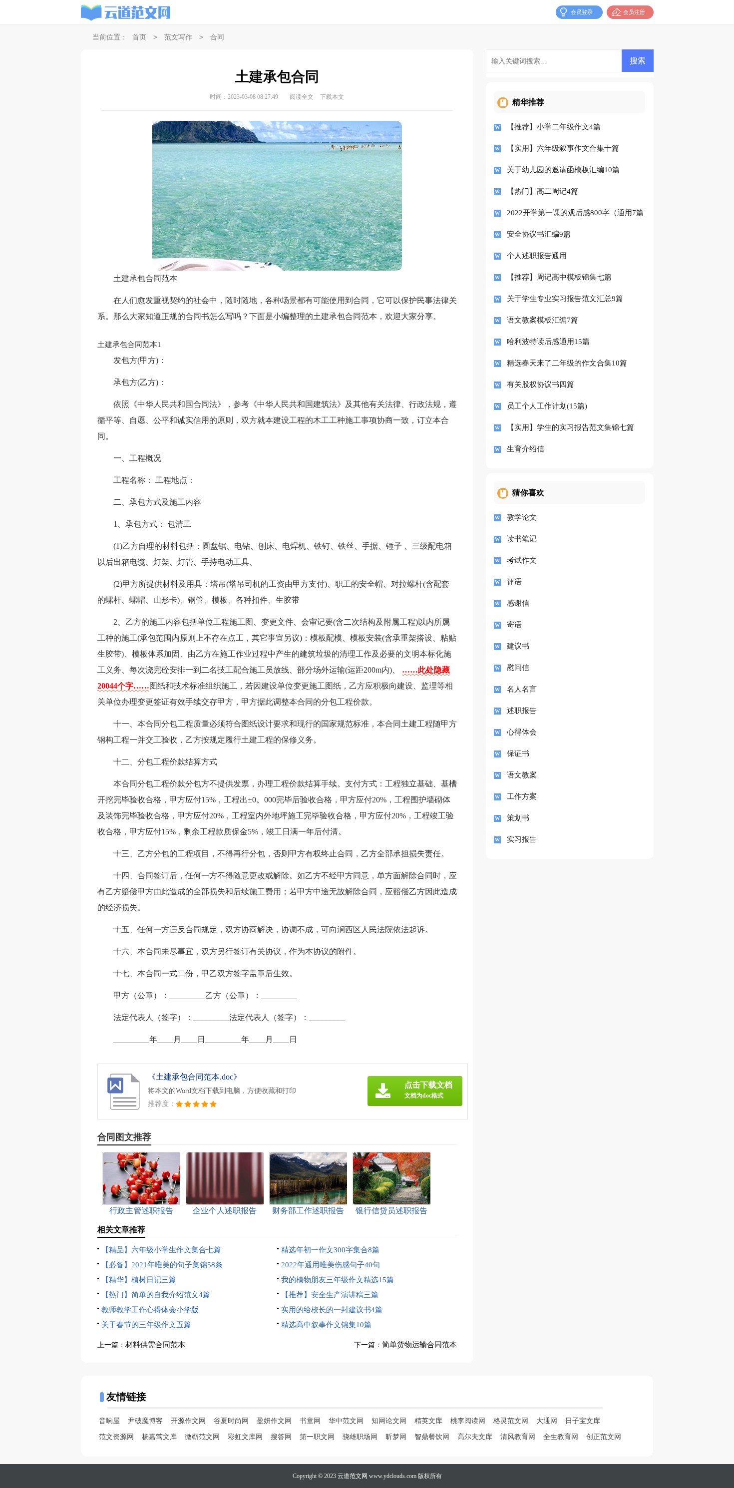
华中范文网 (346, 1421)
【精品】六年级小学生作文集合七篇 (161, 1250)
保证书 (518, 753)
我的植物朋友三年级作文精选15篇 (337, 1280)
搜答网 (281, 1437)
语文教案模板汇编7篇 (542, 320)
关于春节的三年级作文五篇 (146, 1325)
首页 (139, 37)
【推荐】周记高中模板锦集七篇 (559, 277)
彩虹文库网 (245, 1437)
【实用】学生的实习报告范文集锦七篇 (570, 427)
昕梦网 (395, 1437)
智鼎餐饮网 (431, 1437)
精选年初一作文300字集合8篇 (330, 1250)
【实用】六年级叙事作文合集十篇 (563, 148)
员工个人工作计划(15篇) (547, 406)
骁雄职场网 (360, 1437)
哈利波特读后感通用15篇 (548, 342)
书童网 (310, 1421)
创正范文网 (603, 1437)
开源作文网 (188, 1421)
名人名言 (522, 689)
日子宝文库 (582, 1421)
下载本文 (332, 96)
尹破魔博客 (145, 1421)
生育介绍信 (525, 449)
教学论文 (522, 517)
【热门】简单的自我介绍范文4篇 (155, 1295)
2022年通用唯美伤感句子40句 (330, 1265)
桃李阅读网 (467, 1421)
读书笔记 (522, 539)
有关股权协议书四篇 (540, 384)
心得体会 (522, 732)
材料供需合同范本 (155, 1345)
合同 (217, 37)
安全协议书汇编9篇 (539, 234)
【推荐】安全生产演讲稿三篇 (329, 1295)
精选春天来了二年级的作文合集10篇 (567, 363)
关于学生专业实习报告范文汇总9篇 (565, 299)
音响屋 (109, 1421)
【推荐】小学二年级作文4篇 (554, 127)
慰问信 (518, 668)
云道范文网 (352, 1476)
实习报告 (522, 839)
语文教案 (522, 775)
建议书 (518, 646)
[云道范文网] (126, 12)
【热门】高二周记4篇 (542, 191)
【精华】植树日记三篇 (138, 1280)
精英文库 (428, 1421)
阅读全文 (302, 96)
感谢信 (518, 603)
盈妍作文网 (274, 1421)
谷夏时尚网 (231, 1421)
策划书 (518, 818)
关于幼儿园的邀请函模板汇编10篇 (563, 170)
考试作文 (522, 560)
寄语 (514, 625)
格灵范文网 (510, 1421)
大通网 (546, 1421)
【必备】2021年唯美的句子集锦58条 (162, 1265)
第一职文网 (317, 1437)
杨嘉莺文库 (159, 1437)
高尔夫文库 (474, 1437)
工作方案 (522, 796)
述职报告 (522, 711)
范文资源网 (116, 1437)
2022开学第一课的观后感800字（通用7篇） (572, 213)
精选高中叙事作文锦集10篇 (326, 1325)
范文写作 (178, 37)
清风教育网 (517, 1437)
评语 (514, 582)
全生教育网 (560, 1437)
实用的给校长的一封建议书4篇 (331, 1310)
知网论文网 (388, 1421)
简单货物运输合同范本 (419, 1345)
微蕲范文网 (202, 1437)
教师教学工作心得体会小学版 (150, 1310)
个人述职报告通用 (537, 256)
